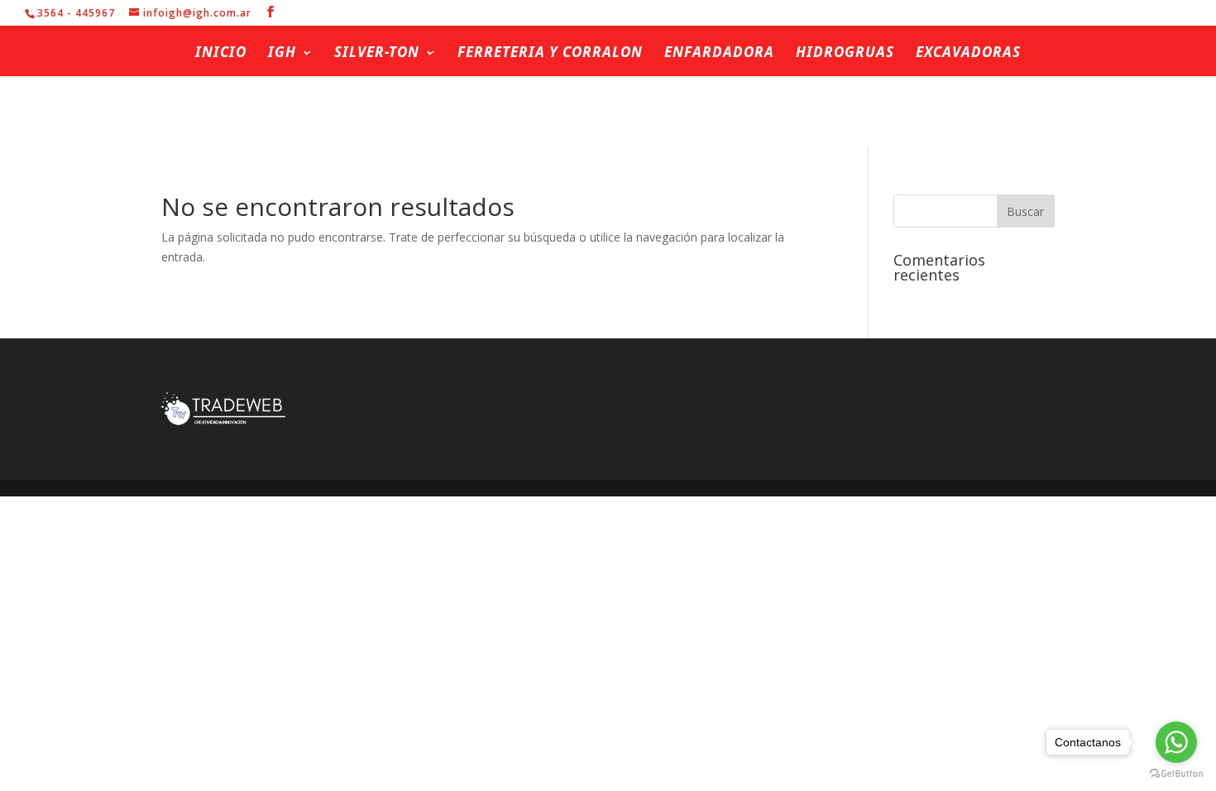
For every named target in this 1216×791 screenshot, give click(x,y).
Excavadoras (968, 53)
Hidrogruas (845, 53)
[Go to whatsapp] (1176, 742)
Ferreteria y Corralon (550, 53)
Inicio (221, 53)
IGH (282, 53)
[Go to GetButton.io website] (1176, 774)
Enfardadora (719, 53)
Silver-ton (376, 53)
